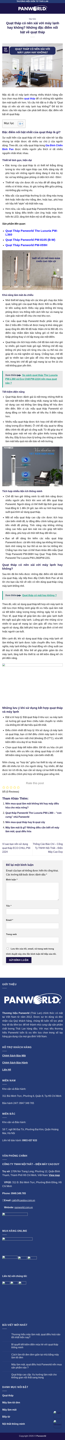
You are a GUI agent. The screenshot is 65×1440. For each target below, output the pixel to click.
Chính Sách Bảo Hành (15, 1062)
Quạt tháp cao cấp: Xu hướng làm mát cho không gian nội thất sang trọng (34, 1376)
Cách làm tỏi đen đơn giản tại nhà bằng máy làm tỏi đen (35, 1356)
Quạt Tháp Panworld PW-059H (26, 245)
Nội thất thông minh (13, 1424)
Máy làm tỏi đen (11, 1402)
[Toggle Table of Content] (19, 123)
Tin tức (32, 19)
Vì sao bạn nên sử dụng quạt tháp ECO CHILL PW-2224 (16, 848)
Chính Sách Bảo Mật (14, 1055)
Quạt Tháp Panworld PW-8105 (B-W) (30, 239)
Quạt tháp (7, 1395)
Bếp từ (6, 1416)
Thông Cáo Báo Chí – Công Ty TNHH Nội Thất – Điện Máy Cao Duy (48, 848)
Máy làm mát (9, 1409)
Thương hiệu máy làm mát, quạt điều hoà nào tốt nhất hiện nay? (35, 1336)
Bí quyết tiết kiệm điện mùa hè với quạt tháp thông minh (34, 1346)
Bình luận (11, 879)
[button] (4, 8)
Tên (8, 906)
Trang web (11, 934)
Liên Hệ (6, 1069)
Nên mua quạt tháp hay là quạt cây (25, 822)
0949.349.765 (18, 1193)
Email (9, 920)
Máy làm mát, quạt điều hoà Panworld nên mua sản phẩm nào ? (36, 1366)
